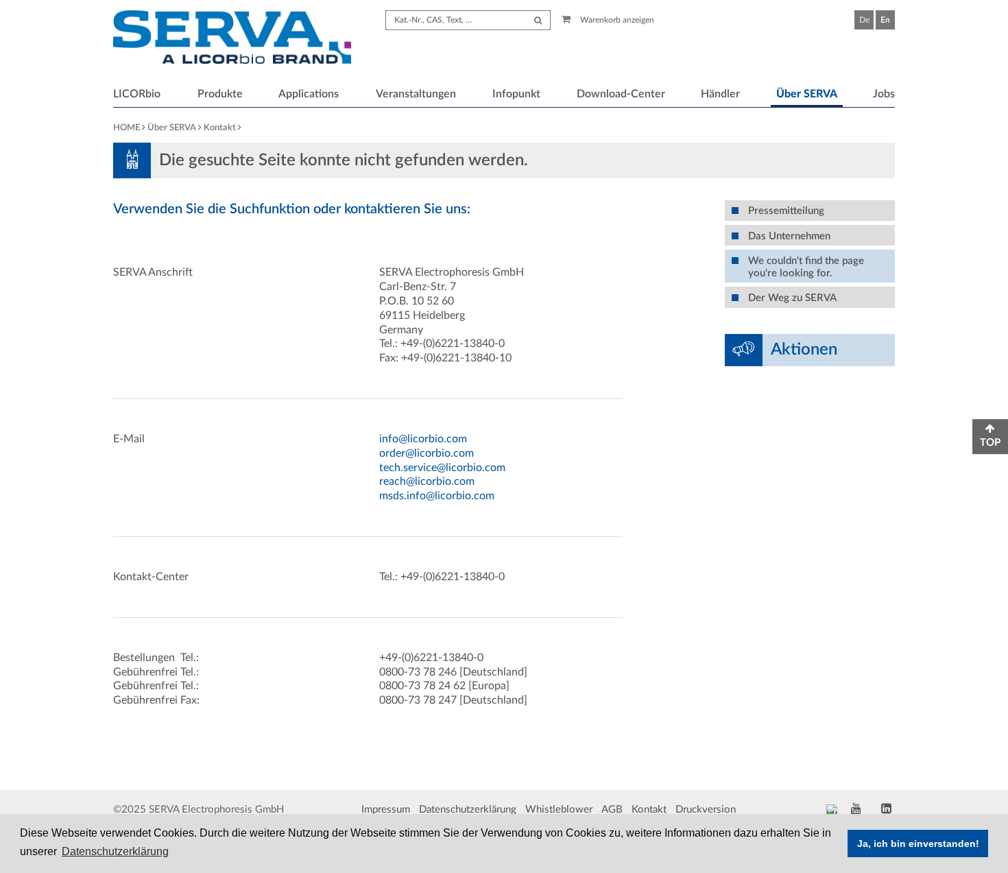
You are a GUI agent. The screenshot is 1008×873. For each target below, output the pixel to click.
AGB (612, 809)
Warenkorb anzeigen (616, 20)
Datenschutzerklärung (467, 809)
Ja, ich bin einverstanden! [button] (918, 843)
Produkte (220, 93)
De (864, 20)
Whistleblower (558, 809)
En (885, 20)
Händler (720, 93)
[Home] (232, 39)
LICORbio (136, 93)
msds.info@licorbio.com (436, 495)
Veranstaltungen (416, 93)
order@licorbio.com (426, 453)
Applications (308, 93)
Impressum (385, 809)
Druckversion (705, 809)
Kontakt (220, 127)
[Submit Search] (538, 20)
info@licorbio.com (423, 438)
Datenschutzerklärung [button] (115, 851)
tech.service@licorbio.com (442, 467)
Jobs (884, 93)
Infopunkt (516, 93)
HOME (126, 127)
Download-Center (621, 93)
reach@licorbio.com (427, 481)
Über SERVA (806, 93)
